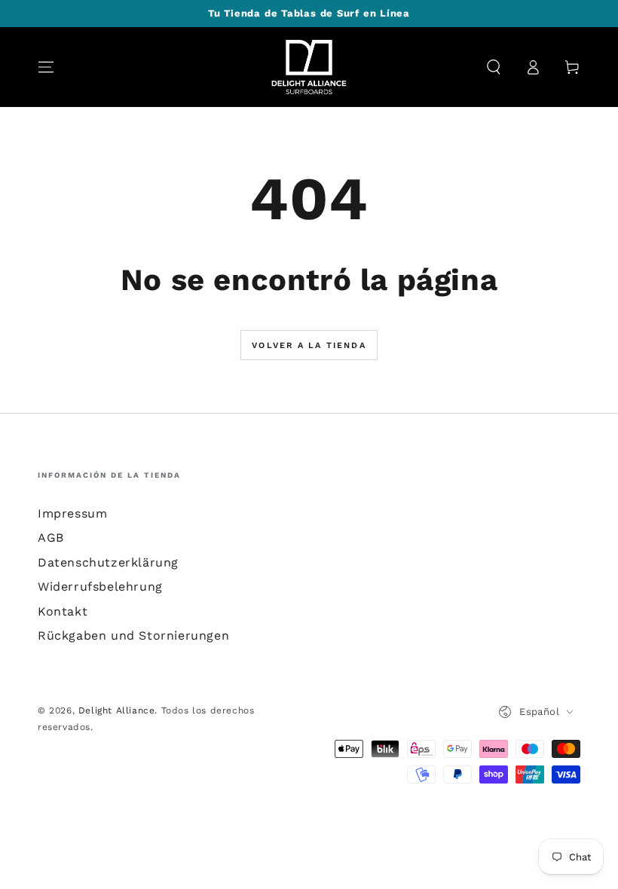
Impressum (72, 513)
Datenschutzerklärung (108, 562)
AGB (51, 537)
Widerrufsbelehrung (100, 586)
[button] (493, 67)
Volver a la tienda (309, 345)
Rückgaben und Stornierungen (133, 635)
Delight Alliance (116, 710)
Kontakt (62, 611)
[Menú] (46, 67)
